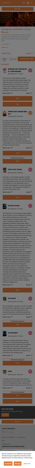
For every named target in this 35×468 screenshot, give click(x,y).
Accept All (8, 463)
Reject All (27, 463)
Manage (17, 463)
